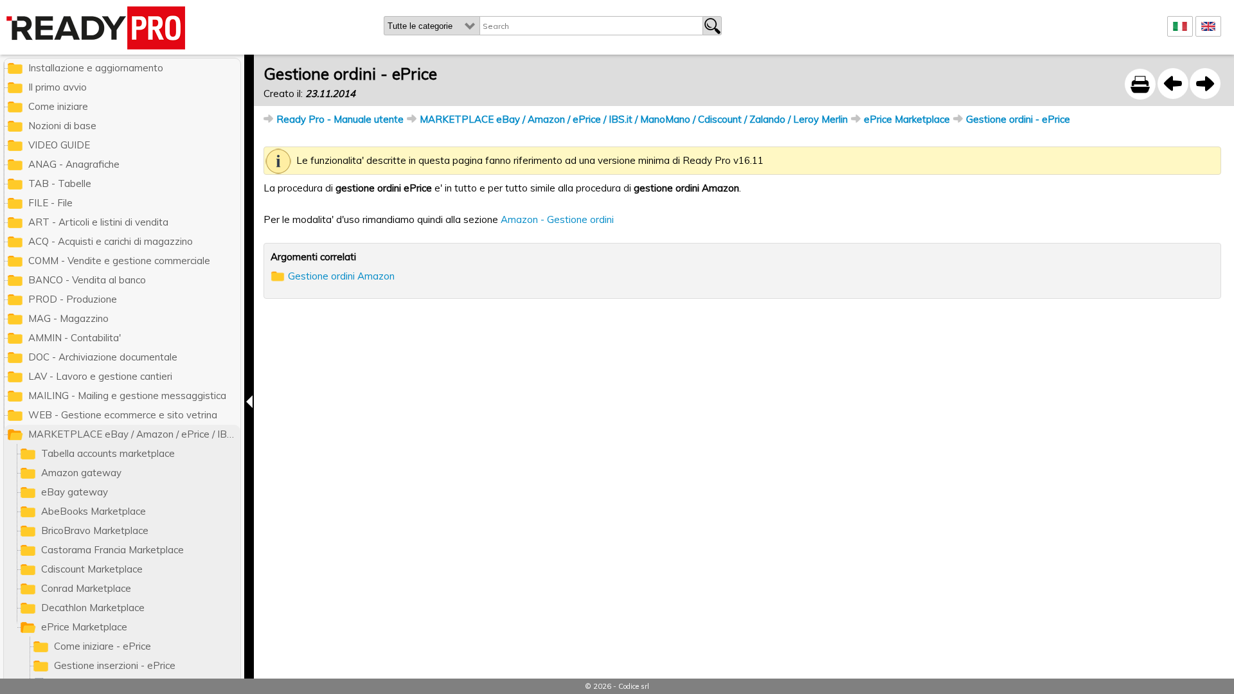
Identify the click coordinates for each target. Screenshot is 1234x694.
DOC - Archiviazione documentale (102, 357)
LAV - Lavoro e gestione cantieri (100, 376)
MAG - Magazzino (68, 318)
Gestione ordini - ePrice (1018, 119)
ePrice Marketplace (907, 119)
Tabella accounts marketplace (108, 453)
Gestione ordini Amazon (341, 276)
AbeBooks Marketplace (93, 511)
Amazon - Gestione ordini (557, 219)
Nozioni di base (62, 126)
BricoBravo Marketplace (94, 530)
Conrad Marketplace (86, 588)
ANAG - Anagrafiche (74, 164)
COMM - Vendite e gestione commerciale (119, 260)
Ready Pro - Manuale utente (340, 119)
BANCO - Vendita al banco (87, 280)
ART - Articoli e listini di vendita (98, 222)
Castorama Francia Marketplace (112, 550)
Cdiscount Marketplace (92, 569)
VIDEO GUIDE (59, 145)
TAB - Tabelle (59, 183)
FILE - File (50, 203)
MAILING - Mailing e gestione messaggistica (127, 395)
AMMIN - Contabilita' (74, 338)
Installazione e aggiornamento (95, 68)
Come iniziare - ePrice (102, 646)
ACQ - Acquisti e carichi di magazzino (110, 241)
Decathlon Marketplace (93, 607)
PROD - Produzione (72, 299)
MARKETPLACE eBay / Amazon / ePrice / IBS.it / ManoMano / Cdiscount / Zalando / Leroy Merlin (634, 119)
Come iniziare (58, 106)
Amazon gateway (81, 473)
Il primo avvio (57, 87)
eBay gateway (74, 492)
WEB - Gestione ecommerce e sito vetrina (122, 415)
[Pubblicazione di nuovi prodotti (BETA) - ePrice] (1173, 83)
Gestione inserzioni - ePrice (114, 665)
